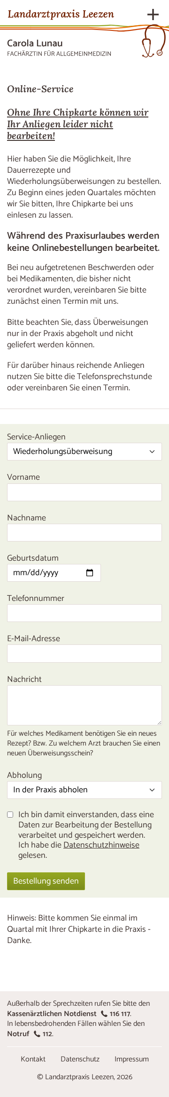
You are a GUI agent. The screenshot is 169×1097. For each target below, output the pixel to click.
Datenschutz (80, 1059)
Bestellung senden (46, 881)
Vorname (23, 477)
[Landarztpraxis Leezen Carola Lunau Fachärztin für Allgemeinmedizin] (61, 30)
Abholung (24, 775)
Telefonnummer (35, 598)
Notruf (29, 1034)
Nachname (26, 518)
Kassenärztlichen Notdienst (68, 1014)
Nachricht (24, 679)
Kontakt (33, 1059)
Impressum (132, 1059)
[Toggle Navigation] (153, 14)
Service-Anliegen (36, 437)
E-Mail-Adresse (33, 638)
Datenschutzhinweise (101, 845)
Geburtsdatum (33, 558)
